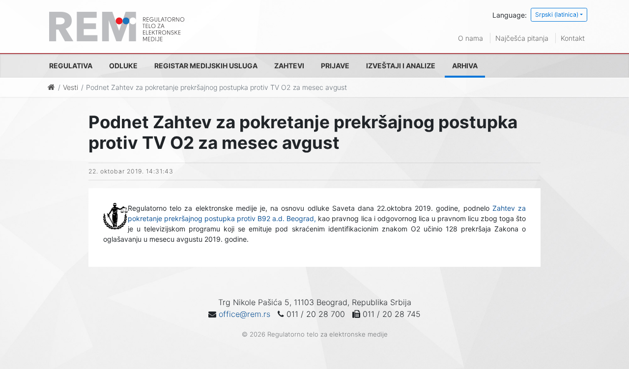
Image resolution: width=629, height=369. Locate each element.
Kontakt (573, 38)
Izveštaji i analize (400, 65)
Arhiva (465, 65)
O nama (470, 38)
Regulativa (70, 65)
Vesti (70, 87)
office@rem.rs (244, 314)
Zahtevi (289, 65)
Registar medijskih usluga (205, 65)
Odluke (123, 65)
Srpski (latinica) (556, 14)
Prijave (335, 65)
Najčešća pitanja (521, 38)
